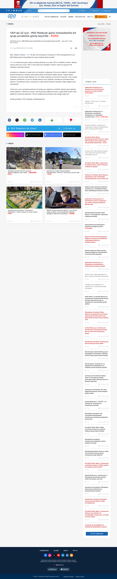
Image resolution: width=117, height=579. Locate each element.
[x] (54, 555)
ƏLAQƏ (56, 550)
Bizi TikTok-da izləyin (35, 135)
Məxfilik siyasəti (80, 576)
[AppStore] (64, 569)
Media (108, 24)
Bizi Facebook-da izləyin (54, 135)
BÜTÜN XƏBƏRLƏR (51, 17)
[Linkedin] (18, 11)
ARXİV (66, 550)
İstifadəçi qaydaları (69, 576)
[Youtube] (14, 11)
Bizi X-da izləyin (71, 135)
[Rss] (21, 11)
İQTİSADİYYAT (80, 17)
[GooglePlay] (52, 569)
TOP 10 (75, 550)
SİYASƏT (63, 17)
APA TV (90, 17)
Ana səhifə (101, 24)
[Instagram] (9, 11)
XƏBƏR (70, 17)
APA (28, 55)
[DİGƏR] (109, 16)
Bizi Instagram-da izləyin (16, 135)
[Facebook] (6, 11)
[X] (11, 11)
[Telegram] (16, 11)
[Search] (67, 11)
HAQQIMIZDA (44, 550)
